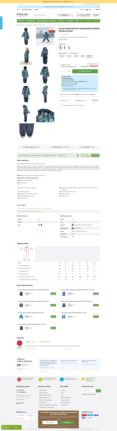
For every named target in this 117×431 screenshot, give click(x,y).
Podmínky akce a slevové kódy (46, 407)
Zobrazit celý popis (62, 39)
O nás (18, 9)
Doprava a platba (43, 392)
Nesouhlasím (50, 422)
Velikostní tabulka (34, 155)
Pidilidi (39, 219)
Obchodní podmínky (27, 9)
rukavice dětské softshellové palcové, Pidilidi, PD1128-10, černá (33, 290)
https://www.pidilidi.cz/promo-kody (71, 90)
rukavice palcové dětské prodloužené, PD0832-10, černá (32, 324)
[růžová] (69, 48)
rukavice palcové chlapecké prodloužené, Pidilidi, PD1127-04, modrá (77, 290)
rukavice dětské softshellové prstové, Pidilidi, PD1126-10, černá (33, 301)
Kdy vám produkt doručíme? (67, 66)
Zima (73, 219)
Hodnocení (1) (60, 155)
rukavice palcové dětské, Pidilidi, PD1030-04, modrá (31, 312)
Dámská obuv (52, 21)
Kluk (39, 222)
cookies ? (58, 419)
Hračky (77, 21)
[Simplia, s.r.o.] (98, 429)
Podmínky (98, 4)
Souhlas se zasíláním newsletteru (89, 394)
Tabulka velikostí (74, 53)
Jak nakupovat (42, 390)
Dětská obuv (21, 21)
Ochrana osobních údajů (31, 429)
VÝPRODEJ (88, 21)
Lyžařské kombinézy (47, 208)
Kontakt (36, 9)
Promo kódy (96, 21)
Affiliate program (65, 400)
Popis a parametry (23, 155)
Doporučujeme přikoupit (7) (48, 155)
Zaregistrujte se (70, 6)
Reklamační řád (43, 402)
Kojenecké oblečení (42, 21)
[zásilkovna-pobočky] (85, 415)
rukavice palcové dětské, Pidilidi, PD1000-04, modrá (74, 312)
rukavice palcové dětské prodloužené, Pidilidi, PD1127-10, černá (76, 301)
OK (98, 391)
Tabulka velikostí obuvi (44, 397)
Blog (62, 395)
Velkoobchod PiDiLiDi (66, 397)
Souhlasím (67, 422)
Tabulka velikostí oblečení (45, 395)
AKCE (82, 21)
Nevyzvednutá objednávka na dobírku (48, 405)
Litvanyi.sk (85, 429)
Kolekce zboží (64, 405)
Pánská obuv (61, 21)
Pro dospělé (70, 21)
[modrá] (65, 48)
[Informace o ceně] (87, 66)
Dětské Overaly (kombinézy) (39, 25)
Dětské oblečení (31, 21)
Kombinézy (74, 222)
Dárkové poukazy (65, 402)
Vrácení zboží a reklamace (45, 400)
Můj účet (98, 9)
